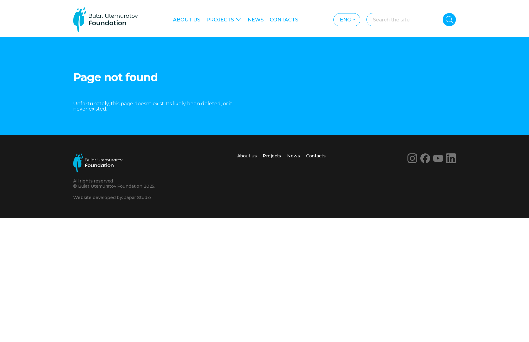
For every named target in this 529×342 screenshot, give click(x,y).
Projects (220, 20)
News (256, 20)
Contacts (284, 20)
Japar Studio (137, 197)
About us (186, 20)
